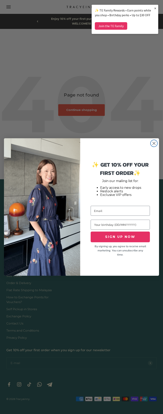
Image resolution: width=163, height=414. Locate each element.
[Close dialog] (153, 143)
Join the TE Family (111, 26)
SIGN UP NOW (120, 237)
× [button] (155, 8)
